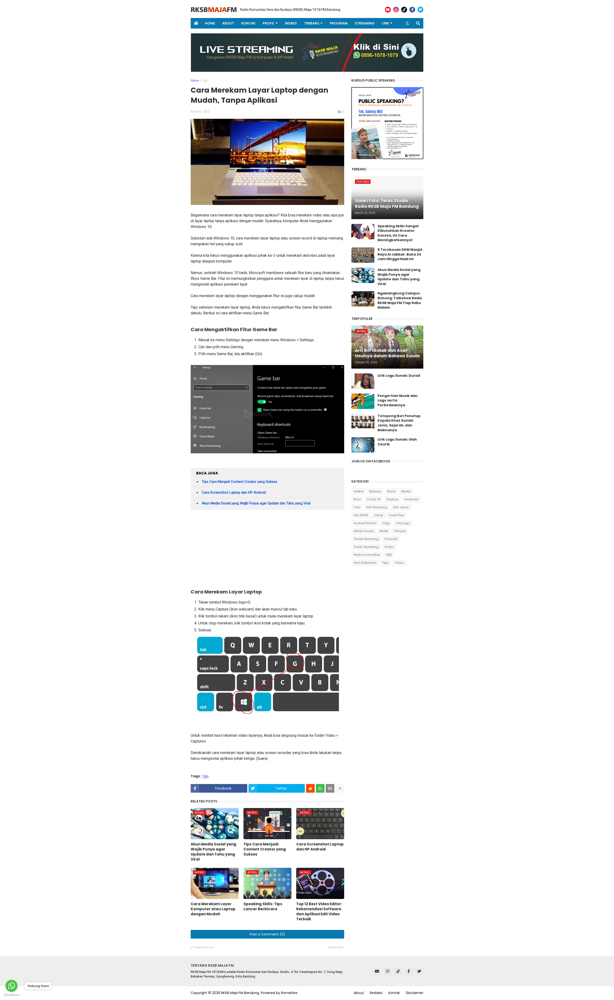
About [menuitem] (228, 23)
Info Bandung (376, 507)
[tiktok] (404, 9)
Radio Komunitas (367, 554)
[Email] (330, 788)
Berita (406, 491)
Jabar (378, 515)
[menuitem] (196, 23)
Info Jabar (401, 507)
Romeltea (289, 992)
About (359, 992)
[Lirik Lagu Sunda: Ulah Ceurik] (362, 445)
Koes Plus (396, 515)
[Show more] (340, 788)
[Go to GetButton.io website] (11, 995)
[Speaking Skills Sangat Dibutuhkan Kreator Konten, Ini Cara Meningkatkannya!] (362, 231)
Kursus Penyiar (365, 523)
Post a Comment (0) (267, 934)
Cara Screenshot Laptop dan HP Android (234, 492)
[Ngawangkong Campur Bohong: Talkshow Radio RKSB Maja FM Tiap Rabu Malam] (362, 298)
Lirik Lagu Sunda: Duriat (399, 375)
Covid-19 (373, 499)
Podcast (390, 539)
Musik (384, 531)
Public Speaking (366, 547)
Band (391, 491)
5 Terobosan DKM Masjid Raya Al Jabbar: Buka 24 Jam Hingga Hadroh (400, 254)
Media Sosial (364, 531)
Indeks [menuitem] (291, 23)
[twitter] (420, 9)
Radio (389, 547)
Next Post (335, 947)
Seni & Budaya (365, 562)
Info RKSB (361, 515)
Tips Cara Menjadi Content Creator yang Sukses (239, 481)
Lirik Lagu (403, 523)
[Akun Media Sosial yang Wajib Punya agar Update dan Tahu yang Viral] (362, 275)
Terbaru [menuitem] (311, 23)
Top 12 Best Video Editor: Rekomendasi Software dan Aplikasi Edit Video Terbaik (319, 911)
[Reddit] (310, 788)
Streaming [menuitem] (365, 23)
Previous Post (203, 947)
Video (399, 562)
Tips (205, 80)
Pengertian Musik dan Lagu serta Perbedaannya (398, 400)
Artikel (358, 491)
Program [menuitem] (339, 23)
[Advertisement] (267, 550)
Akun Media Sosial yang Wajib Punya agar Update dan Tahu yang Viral (256, 503)
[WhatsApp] (320, 788)
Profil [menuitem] (268, 23)
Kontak (394, 992)
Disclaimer (414, 992)
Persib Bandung (366, 539)
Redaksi (376, 992)
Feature (392, 499)
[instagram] (396, 9)
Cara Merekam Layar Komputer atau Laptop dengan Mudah (213, 908)
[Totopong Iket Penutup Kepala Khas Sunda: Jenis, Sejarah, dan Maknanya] (362, 421)
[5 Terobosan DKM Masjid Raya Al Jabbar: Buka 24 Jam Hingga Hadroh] (362, 255)
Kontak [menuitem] (248, 23)
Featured (411, 499)
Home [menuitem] (210, 23)
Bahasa (375, 491)
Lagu (386, 523)
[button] (407, 23)
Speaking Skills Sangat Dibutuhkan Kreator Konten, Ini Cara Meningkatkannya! (398, 233)
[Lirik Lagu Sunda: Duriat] (362, 381)
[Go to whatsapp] (12, 986)
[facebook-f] (412, 9)
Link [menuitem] (385, 23)
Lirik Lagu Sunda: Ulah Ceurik (397, 442)
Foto (357, 507)
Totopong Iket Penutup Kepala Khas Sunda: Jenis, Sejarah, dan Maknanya (399, 423)
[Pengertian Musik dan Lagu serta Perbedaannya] (362, 401)
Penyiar (400, 531)
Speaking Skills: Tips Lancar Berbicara (262, 906)
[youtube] (388, 9)
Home (195, 80)
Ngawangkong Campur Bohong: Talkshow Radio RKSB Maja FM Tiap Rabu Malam (400, 300)
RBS (389, 554)
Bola (357, 499)
